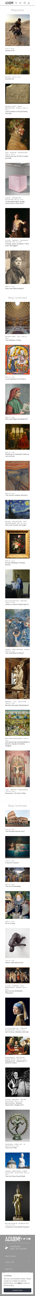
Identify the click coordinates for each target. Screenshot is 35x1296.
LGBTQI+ (8, 198)
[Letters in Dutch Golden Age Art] (17, 583)
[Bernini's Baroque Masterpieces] (17, 678)
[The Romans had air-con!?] (17, 818)
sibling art (20, 1057)
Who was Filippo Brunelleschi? (16, 419)
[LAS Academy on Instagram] (26, 1239)
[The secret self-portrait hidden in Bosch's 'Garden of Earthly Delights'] (17, 723)
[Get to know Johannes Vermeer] (17, 1012)
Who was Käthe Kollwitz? (14, 288)
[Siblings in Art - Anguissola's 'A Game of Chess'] (17, 1046)
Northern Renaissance (14, 738)
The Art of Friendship (13, 886)
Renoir (26, 649)
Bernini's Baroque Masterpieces (17, 705)
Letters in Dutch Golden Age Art (17, 604)
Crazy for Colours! (12, 863)
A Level (8, 240)
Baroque (15, 240)
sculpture (9, 199)
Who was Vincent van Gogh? (16, 525)
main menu (10, 1256)
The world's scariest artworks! (16, 495)
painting (13, 152)
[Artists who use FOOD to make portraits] (17, 134)
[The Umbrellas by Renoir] (17, 628)
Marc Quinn (16, 1171)
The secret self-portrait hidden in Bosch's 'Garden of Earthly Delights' (17, 744)
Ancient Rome (10, 336)
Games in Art (10, 50)
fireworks (9, 1144)
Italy (19, 336)
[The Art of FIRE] (17, 1126)
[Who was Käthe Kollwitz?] (17, 267)
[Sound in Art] (17, 64)
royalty (19, 108)
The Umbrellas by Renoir (14, 653)
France (8, 649)
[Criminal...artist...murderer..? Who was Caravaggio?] (17, 223)
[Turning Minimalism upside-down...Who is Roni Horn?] (17, 179)
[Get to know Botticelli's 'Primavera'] (17, 975)
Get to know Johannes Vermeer (17, 1032)
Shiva (7, 1146)
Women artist (10, 1059)
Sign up (8, 1269)
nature (8, 77)
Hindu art (18, 1144)
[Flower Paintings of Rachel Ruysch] (17, 544)
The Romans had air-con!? (15, 831)
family (20, 106)
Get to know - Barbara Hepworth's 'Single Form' (14, 1104)
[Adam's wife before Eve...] (17, 943)
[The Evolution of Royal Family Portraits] (17, 94)
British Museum (11, 1223)
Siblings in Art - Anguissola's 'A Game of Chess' (16, 1062)
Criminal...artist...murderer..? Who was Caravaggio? (17, 245)
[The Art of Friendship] (17, 874)
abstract (15, 1099)
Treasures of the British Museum (17, 1227)
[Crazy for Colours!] (17, 847)
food (7, 152)
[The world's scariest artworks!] (17, 476)
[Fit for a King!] (17, 905)
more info (9, 1262)
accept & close (17, 1290)
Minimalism (16, 198)
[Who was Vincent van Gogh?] (17, 509)
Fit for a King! (10, 923)
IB (24, 1144)
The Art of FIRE (11, 1148)
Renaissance (23, 789)
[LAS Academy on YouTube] (29, 1239)
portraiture (10, 108)
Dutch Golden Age (12, 601)
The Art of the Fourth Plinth (15, 1176)
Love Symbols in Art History (15, 379)
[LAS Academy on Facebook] (21, 1239)
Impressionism (17, 649)
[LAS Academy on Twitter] (23, 1239)
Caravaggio (24, 240)
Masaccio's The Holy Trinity (15, 793)
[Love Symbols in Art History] (17, 360)
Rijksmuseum (10, 1030)
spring (18, 987)
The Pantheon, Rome (13, 340)
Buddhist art (24, 1223)
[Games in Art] (17, 30)
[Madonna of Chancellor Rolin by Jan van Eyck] (17, 437)
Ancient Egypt (10, 106)
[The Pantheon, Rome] (17, 318)
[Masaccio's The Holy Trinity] (17, 768)
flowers (15, 986)
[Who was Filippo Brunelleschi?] (17, 399)
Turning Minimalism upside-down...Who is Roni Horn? (15, 202)
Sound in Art (9, 79)
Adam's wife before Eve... (14, 962)
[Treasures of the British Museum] (17, 1201)
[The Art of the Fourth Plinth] (17, 1161)
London (8, 1171)
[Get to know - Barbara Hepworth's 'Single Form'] (17, 1082)
